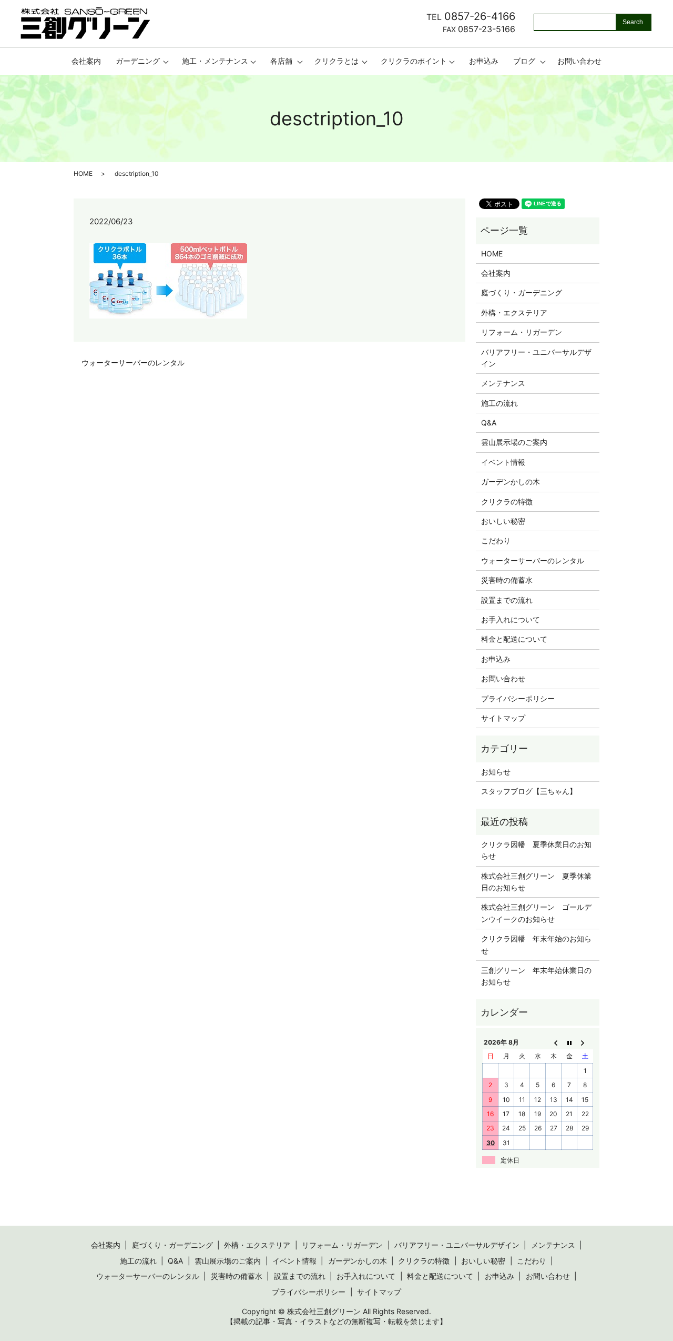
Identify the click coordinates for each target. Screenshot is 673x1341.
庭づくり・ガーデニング (521, 292)
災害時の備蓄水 (507, 579)
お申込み (483, 60)
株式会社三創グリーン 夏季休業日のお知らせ (536, 881)
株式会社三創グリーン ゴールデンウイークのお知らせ (536, 912)
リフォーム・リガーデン (521, 331)
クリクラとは (336, 60)
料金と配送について (514, 638)
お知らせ (496, 771)
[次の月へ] (585, 1042)
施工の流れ (499, 403)
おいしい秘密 (503, 520)
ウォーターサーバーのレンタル (133, 362)
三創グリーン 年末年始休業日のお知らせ (536, 976)
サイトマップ (503, 717)
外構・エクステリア (514, 312)
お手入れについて (510, 619)
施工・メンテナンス (215, 60)
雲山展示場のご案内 (514, 442)
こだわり (496, 540)
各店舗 (281, 60)
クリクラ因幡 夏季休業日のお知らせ (536, 850)
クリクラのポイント (414, 60)
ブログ (524, 60)
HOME (83, 173)
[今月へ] (569, 1042)
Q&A (488, 422)
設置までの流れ (507, 599)
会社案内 (86, 60)
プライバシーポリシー (518, 698)
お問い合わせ (579, 60)
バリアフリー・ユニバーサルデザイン (536, 357)
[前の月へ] (554, 1042)
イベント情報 (503, 462)
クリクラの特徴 (507, 501)
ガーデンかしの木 (510, 481)
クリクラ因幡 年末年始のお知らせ (536, 944)
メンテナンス (503, 383)
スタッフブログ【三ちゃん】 (529, 791)
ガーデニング (138, 60)
